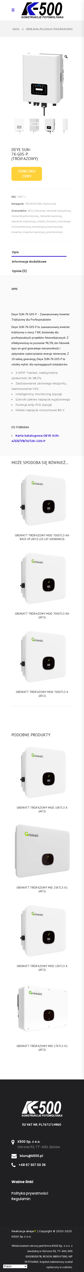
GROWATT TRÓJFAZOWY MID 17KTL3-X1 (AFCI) (42, 1048)
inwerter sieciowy (34, 232)
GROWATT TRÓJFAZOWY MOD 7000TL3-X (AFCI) (42, 693)
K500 (16, 29)
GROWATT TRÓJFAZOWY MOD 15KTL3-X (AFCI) (42, 968)
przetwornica (54, 232)
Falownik (39, 210)
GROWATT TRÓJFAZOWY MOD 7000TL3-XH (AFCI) (42, 615)
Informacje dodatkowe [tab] (29, 262)
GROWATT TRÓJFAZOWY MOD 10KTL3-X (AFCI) (42, 809)
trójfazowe (49, 203)
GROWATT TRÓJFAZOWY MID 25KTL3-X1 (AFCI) (42, 889)
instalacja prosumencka (47, 227)
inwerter (16, 232)
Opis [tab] (15, 252)
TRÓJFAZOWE (33, 203)
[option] (42, 84)
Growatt (51, 221)
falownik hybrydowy (58, 210)
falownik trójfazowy (23, 221)
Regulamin (20, 1198)
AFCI (30, 210)
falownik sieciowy (51, 216)
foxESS (41, 221)
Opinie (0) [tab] (19, 271)
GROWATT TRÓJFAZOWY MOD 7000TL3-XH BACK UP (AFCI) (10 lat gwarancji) (42, 537)
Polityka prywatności (29, 1193)
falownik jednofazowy (25, 216)
